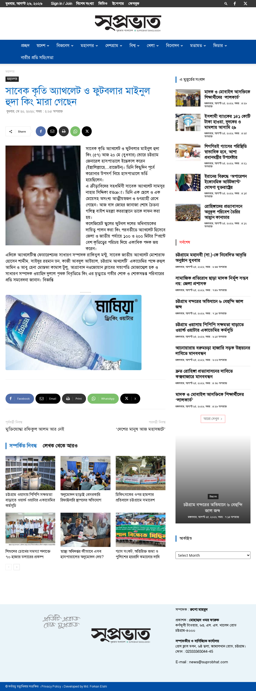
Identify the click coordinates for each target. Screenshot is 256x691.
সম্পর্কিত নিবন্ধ (23, 446)
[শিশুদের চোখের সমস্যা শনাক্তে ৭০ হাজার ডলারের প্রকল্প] (30, 530)
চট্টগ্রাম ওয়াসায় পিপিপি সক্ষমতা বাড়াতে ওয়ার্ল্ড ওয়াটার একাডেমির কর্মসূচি (30, 500)
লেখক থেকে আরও (60, 446)
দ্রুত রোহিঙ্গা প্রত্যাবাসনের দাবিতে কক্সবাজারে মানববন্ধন (204, 373)
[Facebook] (235, 3)
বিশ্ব (133, 45)
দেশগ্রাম (111, 45)
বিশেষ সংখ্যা (85, 3)
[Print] (64, 131)
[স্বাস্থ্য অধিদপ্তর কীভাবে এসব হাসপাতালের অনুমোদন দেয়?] (85, 530)
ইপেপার (118, 3)
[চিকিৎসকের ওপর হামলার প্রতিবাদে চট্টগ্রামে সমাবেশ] (141, 473)
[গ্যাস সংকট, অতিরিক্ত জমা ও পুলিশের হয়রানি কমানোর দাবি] (141, 530)
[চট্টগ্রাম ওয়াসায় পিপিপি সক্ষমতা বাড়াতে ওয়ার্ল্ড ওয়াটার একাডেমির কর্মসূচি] (30, 473)
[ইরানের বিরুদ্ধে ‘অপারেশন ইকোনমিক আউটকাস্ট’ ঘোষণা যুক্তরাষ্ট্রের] (188, 182)
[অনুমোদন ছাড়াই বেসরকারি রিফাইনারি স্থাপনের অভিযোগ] (85, 473)
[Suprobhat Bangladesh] (128, 23)
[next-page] (17, 567)
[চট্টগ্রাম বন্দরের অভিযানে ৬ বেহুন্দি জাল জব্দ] (213, 479)
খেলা (151, 45)
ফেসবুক (133, 3)
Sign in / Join (61, 3)
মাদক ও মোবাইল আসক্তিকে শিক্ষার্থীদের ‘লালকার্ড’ (227, 94)
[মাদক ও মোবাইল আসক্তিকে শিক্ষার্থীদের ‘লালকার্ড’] (188, 98)
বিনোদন (172, 45)
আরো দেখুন (211, 419)
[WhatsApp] (75, 131)
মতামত (196, 45)
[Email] (52, 131)
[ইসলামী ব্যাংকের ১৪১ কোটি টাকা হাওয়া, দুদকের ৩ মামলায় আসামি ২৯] (188, 122)
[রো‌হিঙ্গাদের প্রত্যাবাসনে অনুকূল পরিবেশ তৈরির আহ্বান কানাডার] (188, 212)
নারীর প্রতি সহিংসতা (37, 57)
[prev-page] (9, 567)
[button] (226, 3)
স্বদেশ (40, 45)
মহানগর (87, 45)
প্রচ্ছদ (25, 45)
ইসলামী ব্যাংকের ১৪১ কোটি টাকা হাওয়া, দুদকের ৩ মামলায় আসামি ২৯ (227, 122)
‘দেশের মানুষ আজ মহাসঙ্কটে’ (141, 429)
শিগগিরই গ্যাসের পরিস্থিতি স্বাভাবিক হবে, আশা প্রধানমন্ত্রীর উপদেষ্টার (225, 152)
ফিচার (218, 45)
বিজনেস (63, 45)
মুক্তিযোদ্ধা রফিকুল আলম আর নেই (35, 429)
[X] (245, 3)
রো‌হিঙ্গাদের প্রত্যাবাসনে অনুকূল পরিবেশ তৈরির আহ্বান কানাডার (223, 212)
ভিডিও (103, 3)
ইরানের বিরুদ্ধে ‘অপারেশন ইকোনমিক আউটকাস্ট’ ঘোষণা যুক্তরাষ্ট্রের (225, 182)
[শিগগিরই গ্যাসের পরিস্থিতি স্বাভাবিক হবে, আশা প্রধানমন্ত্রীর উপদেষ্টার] (188, 152)
